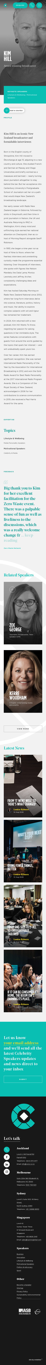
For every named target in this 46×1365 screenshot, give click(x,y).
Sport (19, 1270)
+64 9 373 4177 (32, 1161)
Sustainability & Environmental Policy (28, 1296)
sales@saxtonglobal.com (31, 1240)
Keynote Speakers (17, 91)
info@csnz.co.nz (28, 1164)
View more (23, 729)
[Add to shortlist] (7, 110)
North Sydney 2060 (24, 1206)
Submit (23, 1079)
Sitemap (20, 1288)
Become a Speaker (24, 1285)
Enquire (20, 5)
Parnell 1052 (21, 1157)
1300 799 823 (31, 1185)
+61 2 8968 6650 (32, 1209)
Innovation (21, 1257)
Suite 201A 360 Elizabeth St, (28, 1178)
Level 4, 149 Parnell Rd (25, 1154)
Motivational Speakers (14, 448)
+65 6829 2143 (31, 1236)
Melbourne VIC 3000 (25, 1181)
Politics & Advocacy (24, 1267)
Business (20, 1254)
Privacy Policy (22, 1291)
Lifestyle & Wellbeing (16, 95)
